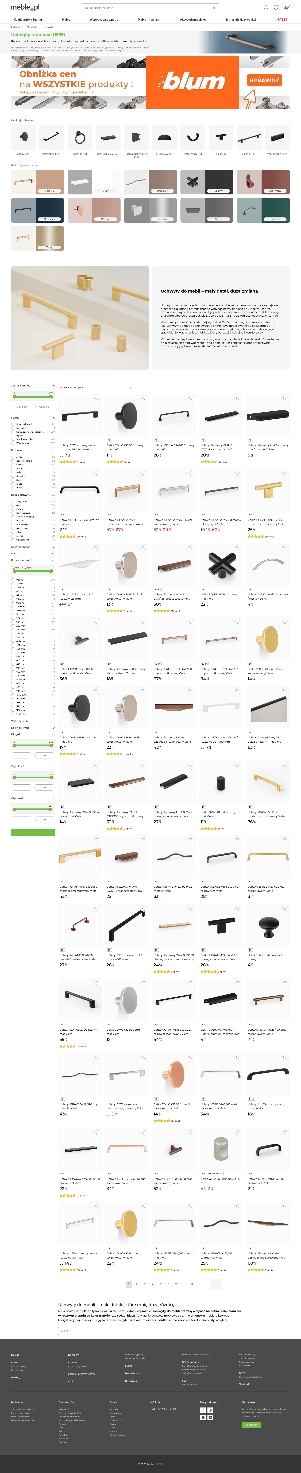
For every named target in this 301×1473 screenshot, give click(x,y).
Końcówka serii (35, 424)
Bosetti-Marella (35, 460)
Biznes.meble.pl (118, 1435)
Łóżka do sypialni (134, 1354)
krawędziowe (35, 513)
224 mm (35, 618)
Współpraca (116, 1413)
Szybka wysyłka (35, 439)
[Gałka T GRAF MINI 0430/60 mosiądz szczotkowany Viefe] (268, 490)
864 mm (35, 683)
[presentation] (16, 82)
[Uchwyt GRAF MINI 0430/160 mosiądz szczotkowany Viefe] (80, 857)
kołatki (35, 509)
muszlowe (35, 520)
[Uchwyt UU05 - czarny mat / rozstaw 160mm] (268, 1074)
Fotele (15, 1362)
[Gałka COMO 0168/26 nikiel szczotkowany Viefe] (127, 564)
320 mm (35, 629)
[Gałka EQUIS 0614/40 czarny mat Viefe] (221, 564)
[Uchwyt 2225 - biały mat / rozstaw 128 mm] (80, 564)
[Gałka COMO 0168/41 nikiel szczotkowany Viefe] (127, 707)
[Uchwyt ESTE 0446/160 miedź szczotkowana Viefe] (127, 1149)
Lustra (129, 1365)
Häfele (35, 468)
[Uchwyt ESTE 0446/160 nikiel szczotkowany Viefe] (221, 1074)
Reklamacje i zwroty (69, 1416)
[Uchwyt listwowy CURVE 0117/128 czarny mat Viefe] (221, 415)
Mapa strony (116, 1431)
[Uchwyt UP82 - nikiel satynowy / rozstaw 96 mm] (268, 564)
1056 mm (35, 694)
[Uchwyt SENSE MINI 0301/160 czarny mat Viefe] (221, 857)
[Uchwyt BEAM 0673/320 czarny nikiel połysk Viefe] (221, 490)
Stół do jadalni (189, 1384)
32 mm (35, 587)
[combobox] (95, 387)
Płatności (63, 1431)
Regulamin (64, 1409)
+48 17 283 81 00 (163, 1409)
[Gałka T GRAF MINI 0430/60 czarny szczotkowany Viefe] (221, 925)
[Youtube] (210, 1417)
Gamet (35, 464)
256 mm (35, 622)
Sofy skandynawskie (192, 1373)
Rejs (35, 472)
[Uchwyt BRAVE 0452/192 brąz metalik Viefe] (174, 857)
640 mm (35, 664)
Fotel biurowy (18, 1366)
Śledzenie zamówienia (22, 1409)
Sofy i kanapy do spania (194, 1369)
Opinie (113, 1424)
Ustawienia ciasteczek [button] (22, 1420)
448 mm (35, 645)
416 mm (35, 641)
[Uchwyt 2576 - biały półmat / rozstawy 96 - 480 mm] (221, 707)
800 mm (35, 679)
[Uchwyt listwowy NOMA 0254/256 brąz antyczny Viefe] (268, 1223)
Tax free (63, 1442)
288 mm (35, 625)
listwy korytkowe (35, 516)
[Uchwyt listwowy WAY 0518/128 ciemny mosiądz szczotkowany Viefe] (174, 925)
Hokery (15, 1377)
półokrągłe (35, 524)
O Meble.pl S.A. (117, 1420)
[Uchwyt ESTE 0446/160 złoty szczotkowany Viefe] (268, 857)
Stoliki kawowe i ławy (81, 1373)
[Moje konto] (266, 7)
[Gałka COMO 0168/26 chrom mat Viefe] (127, 1000)
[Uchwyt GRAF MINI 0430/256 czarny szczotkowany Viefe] (174, 1000)
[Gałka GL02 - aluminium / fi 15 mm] (221, 1149)
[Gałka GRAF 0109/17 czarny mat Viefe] (221, 782)
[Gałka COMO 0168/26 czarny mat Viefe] (127, 415)
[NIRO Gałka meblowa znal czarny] (268, 925)
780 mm (35, 675)
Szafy (242, 1373)
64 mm (35, 595)
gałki (35, 505)
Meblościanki (133, 1373)
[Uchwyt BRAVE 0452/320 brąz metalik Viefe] (80, 1074)
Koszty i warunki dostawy (72, 1420)
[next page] (216, 1284)
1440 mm (35, 714)
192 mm (35, 614)
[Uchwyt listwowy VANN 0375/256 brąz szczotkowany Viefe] (127, 782)
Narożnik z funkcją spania (195, 1354)
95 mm (35, 599)
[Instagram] (210, 1410)
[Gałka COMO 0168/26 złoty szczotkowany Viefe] (268, 639)
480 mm (35, 648)
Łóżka (71, 1381)
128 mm (35, 606)
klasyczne (35, 501)
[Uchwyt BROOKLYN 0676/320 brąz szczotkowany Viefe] (221, 639)
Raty (61, 1427)
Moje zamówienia (20, 1413)
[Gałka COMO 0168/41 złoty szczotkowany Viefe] (127, 1223)
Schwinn (35, 476)
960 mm (35, 687)
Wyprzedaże (35, 443)
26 (192, 1284)
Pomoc (62, 1424)
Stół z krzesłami (247, 1358)
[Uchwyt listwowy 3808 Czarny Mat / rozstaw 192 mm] (127, 639)
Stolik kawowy (246, 1362)
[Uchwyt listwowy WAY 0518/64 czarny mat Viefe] (80, 782)
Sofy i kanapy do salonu (194, 1366)
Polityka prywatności (70, 1413)
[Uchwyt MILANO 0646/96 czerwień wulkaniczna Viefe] (80, 925)
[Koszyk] (287, 7)
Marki (112, 1427)
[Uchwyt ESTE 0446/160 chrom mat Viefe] (174, 1223)
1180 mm (35, 710)
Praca (112, 1416)
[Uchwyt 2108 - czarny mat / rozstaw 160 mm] (127, 925)
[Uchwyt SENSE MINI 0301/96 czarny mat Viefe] (268, 1149)
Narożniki (131, 1381)
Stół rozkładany (247, 1354)
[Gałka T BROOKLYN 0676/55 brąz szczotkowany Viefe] (80, 639)
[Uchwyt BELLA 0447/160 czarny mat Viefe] (174, 415)
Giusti (35, 483)
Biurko (15, 1354)
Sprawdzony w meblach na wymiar (35, 434)
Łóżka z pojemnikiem (136, 1358)
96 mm (35, 602)
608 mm (35, 660)
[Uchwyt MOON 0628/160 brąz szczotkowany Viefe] (268, 1000)
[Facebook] (203, 1410)
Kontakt (114, 1409)
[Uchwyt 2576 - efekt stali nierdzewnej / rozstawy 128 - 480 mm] (127, 1074)
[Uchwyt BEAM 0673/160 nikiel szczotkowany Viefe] (174, 490)
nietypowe (35, 528)
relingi (35, 536)
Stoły (185, 1380)
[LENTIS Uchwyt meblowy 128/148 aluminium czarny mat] (221, 1000)
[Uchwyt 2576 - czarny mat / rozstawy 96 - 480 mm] (80, 415)
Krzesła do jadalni (77, 1366)
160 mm (35, 610)
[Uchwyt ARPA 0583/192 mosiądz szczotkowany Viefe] (268, 782)
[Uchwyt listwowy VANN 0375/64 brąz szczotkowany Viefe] (127, 857)
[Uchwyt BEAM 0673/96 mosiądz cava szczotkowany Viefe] (127, 490)
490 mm (35, 652)
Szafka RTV (245, 1365)
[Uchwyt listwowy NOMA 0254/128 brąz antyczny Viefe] (174, 707)
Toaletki (244, 1384)
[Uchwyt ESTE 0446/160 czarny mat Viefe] (80, 490)
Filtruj (33, 832)
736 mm (35, 668)
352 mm (35, 633)
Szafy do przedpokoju (250, 1377)
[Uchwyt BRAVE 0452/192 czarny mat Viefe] (221, 1223)
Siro (35, 480)
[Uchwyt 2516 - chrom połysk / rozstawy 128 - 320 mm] (80, 1223)
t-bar (35, 532)
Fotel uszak (17, 1370)
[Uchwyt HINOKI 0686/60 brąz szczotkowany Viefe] (174, 1149)
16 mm (35, 583)
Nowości (35, 428)
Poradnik (63, 1435)
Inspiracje (63, 1438)
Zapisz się (251, 1425)
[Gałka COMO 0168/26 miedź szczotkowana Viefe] (174, 1074)
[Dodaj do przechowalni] (97, 398)
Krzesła (72, 1362)
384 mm (35, 637)
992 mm (35, 691)
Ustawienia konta (20, 1416)
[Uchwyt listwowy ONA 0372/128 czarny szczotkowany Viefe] (174, 782)
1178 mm (35, 706)
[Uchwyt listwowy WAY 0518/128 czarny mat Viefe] (80, 1149)
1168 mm (35, 702)
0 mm (35, 579)
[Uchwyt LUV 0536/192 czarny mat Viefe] (80, 1000)
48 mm (35, 591)
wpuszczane (35, 539)
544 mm (35, 656)
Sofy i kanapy (190, 1362)
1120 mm (35, 698)
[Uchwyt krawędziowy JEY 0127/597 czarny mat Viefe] (268, 707)
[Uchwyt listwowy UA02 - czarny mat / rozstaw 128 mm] (268, 415)
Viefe (35, 487)
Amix (35, 457)
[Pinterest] (203, 1417)
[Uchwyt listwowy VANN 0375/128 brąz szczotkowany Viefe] (174, 564)
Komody (73, 1354)
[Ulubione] (276, 7)
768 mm (35, 671)
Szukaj (214, 8)
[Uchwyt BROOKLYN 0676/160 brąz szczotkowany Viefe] (174, 639)
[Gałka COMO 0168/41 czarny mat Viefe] (80, 707)
